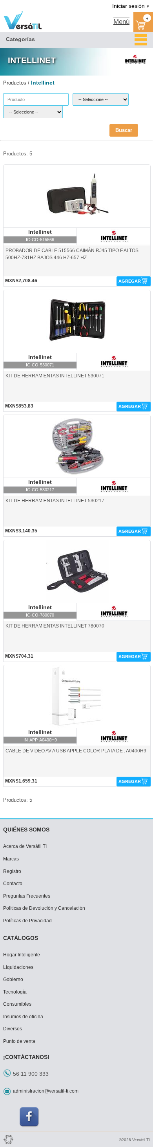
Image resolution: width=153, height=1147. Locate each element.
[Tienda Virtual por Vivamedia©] (8, 1139)
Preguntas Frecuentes (26, 896)
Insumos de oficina (23, 1016)
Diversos (12, 1029)
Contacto (12, 883)
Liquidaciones (18, 967)
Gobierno (13, 979)
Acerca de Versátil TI (25, 846)
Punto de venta (19, 1041)
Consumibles (17, 1004)
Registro (12, 871)
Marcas (11, 859)
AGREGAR (129, 281)
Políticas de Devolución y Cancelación (44, 908)
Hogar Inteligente (21, 955)
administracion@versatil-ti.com (45, 1091)
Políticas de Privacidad (27, 920)
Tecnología (15, 992)
